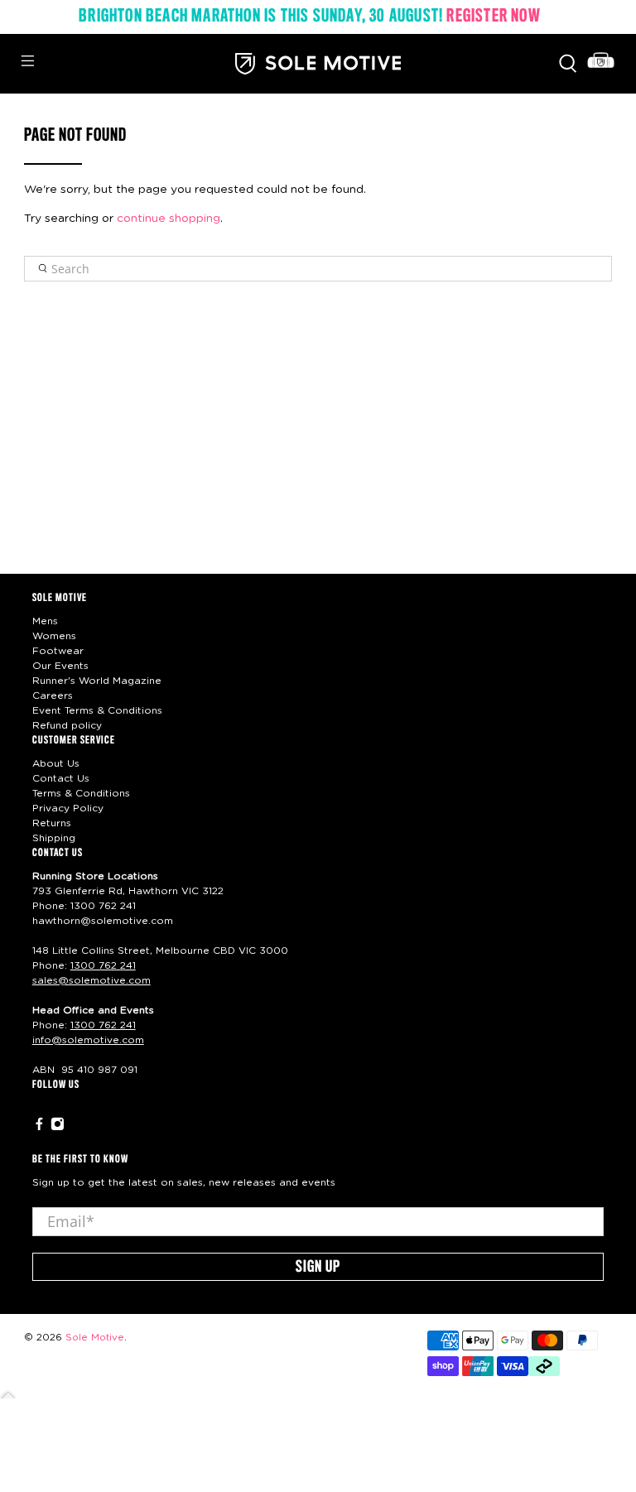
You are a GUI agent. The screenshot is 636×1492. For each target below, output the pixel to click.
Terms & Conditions (81, 793)
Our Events (60, 666)
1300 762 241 (103, 906)
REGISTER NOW (493, 16)
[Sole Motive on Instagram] (58, 1128)
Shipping (53, 838)
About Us (56, 763)
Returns (51, 823)
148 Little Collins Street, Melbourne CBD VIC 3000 (160, 950)
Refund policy (67, 725)
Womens (54, 636)
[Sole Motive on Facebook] (39, 1128)
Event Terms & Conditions (97, 710)
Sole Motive (94, 1337)
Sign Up (318, 1267)
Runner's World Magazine (96, 681)
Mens (45, 621)
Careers (52, 695)
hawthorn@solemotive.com (102, 921)
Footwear (58, 651)
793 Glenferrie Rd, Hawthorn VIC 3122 (128, 891)
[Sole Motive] (318, 64)
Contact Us (60, 778)
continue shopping (168, 218)
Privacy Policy (68, 808)
